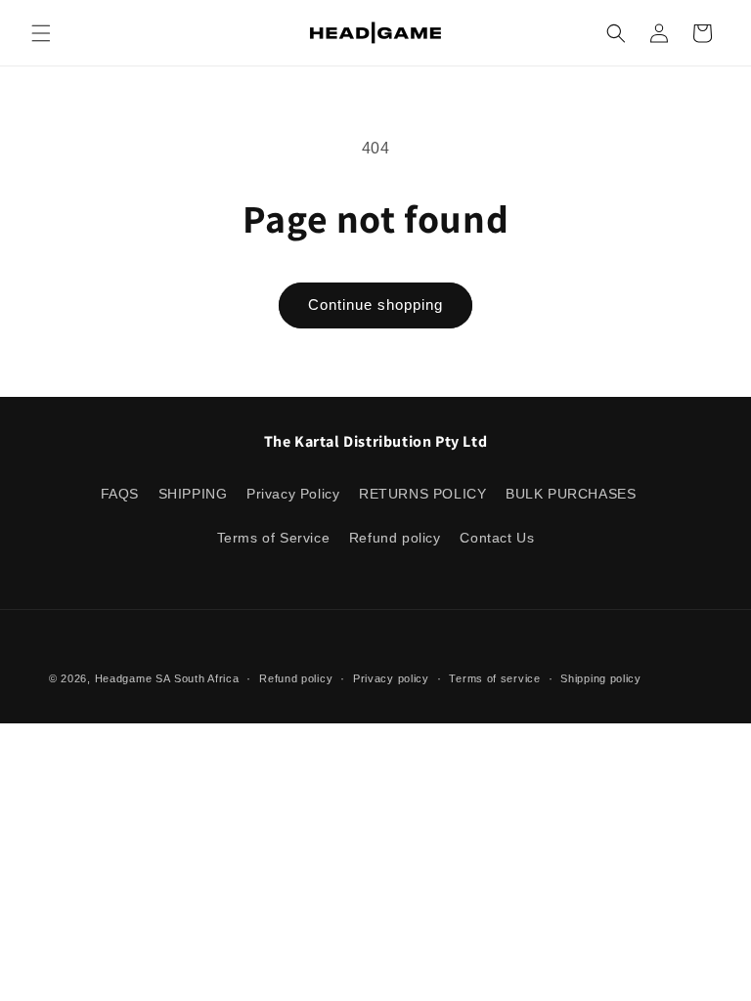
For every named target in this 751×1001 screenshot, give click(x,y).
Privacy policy (391, 678)
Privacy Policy (292, 493)
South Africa (206, 678)
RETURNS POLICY (422, 493)
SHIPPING (193, 493)
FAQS (120, 493)
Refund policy (395, 537)
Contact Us (497, 537)
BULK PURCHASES (571, 493)
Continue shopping (375, 304)
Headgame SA (133, 678)
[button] (41, 33)
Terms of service (494, 678)
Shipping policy (600, 678)
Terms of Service (274, 537)
